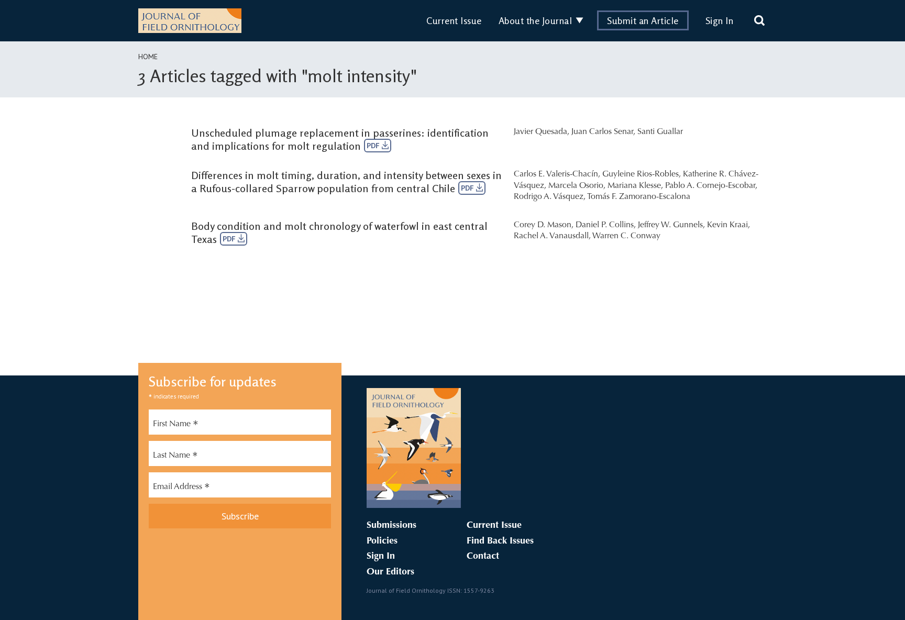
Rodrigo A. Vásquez (548, 197)
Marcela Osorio (575, 186)
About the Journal (535, 20)
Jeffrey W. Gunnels (670, 225)
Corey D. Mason (542, 225)
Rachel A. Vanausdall (551, 236)
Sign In (719, 20)
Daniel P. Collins (605, 225)
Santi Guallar (660, 132)
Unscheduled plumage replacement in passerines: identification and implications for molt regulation (340, 139)
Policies (382, 541)
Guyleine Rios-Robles (640, 174)
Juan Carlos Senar (602, 132)
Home (148, 56)
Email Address (181, 488)
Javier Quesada (540, 132)
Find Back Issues (500, 541)
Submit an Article (643, 20)
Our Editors (390, 572)
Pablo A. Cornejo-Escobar (710, 186)
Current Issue (454, 20)
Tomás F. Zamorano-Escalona (638, 197)
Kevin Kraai (727, 225)
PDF (374, 145)
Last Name (175, 456)
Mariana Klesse (634, 186)
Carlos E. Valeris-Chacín (556, 174)
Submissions (391, 525)
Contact (483, 556)
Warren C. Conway (626, 236)
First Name (175, 425)
